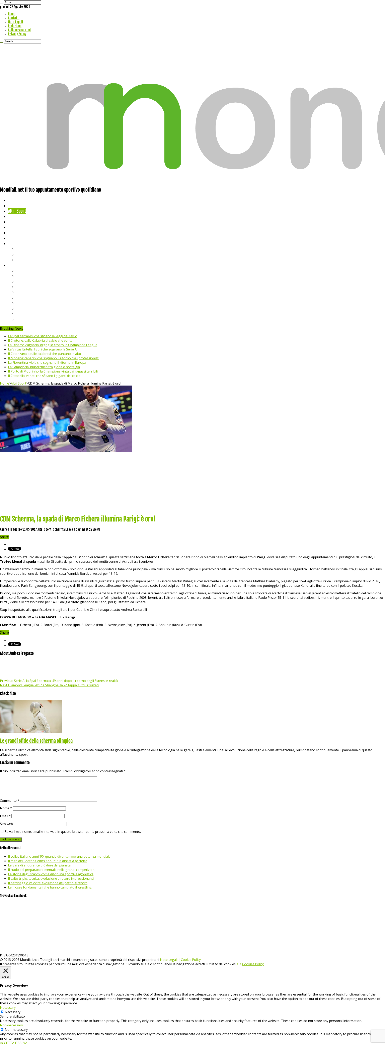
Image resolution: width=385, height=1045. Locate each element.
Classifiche (17, 265)
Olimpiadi (15, 232)
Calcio (13, 238)
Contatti (13, 18)
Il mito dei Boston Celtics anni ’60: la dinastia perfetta (47, 861)
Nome (6, 808)
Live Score (16, 243)
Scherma (59, 529)
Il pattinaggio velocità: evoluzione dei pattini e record (47, 883)
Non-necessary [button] (11, 1025)
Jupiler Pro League (32, 319)
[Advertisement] (192, 483)
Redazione (14, 26)
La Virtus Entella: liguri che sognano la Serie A (42, 349)
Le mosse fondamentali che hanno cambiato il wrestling (50, 887)
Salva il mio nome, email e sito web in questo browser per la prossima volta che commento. (73, 831)
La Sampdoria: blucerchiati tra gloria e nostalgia (44, 367)
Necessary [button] (8, 1007)
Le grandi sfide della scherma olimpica (36, 741)
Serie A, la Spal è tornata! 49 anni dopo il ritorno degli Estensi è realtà (59, 680)
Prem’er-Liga (27, 313)
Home (11, 14)
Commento (9, 800)
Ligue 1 (22, 297)
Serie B (22, 276)
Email (5, 816)
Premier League (29, 281)
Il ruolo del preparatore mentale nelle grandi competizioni (51, 869)
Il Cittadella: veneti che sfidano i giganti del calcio (44, 376)
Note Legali (15, 22)
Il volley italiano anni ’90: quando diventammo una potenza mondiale (59, 856)
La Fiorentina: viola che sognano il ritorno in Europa (47, 362)
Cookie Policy (191, 959)
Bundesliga (25, 292)
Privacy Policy (17, 34)
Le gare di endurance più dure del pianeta (39, 865)
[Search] (1, 3)
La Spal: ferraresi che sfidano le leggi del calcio (42, 336)
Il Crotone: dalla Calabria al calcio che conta (40, 340)
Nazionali (15, 216)
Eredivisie (24, 303)
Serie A (22, 270)
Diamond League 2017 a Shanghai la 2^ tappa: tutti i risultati (49, 685)
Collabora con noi (19, 30)
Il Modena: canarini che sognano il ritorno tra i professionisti (53, 358)
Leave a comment (76, 529)
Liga (19, 286)
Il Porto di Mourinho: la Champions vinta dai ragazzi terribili (53, 371)
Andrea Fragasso (11, 529)
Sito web (6, 824)
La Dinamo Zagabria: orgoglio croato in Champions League (52, 345)
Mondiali (15, 221)
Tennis (21, 254)
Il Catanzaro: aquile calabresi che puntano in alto (44, 353)
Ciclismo (15, 205)
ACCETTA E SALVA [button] (13, 1043)
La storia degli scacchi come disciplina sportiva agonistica (50, 874)
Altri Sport (17, 211)
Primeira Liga (27, 308)
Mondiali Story (20, 227)
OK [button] (239, 964)
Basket (22, 259)
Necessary (12, 1012)
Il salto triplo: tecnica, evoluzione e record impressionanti (51, 878)
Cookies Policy (253, 964)
